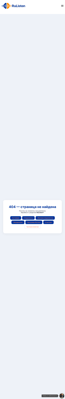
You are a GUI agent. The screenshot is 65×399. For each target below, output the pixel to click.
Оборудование (18, 222)
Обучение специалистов (45, 218)
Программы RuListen (33, 222)
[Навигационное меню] (62, 6)
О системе (48, 222)
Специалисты (28, 218)
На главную (15, 218)
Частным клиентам (32, 227)
